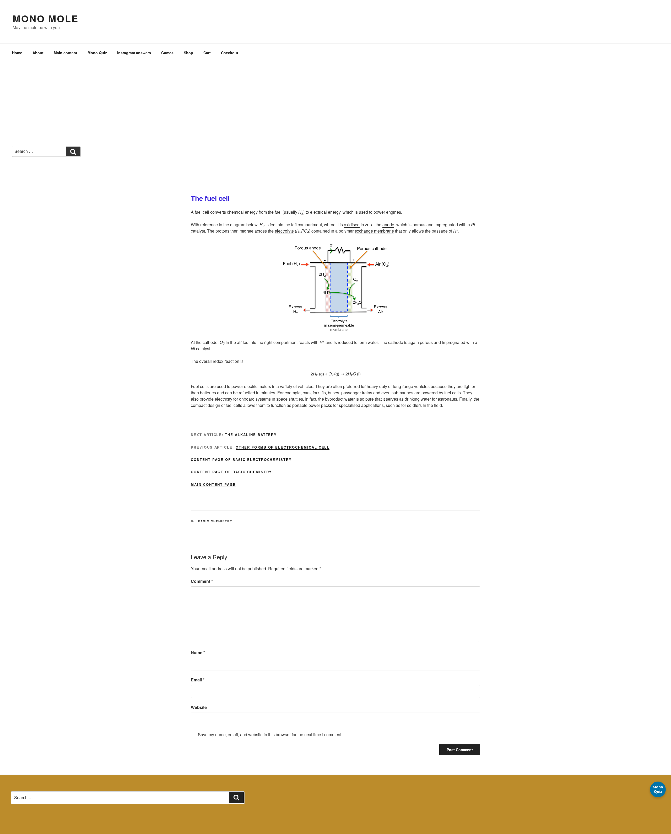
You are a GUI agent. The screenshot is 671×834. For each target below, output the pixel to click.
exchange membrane (374, 231)
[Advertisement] (335, 101)
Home (17, 52)
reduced (345, 342)
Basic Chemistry (215, 521)
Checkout (229, 52)
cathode (210, 342)
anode (388, 225)
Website (199, 707)
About (38, 52)
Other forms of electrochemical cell (282, 447)
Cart (207, 52)
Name (198, 652)
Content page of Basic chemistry (231, 471)
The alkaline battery (251, 434)
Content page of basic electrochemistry (241, 459)
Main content (65, 52)
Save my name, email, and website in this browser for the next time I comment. (270, 734)
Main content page (213, 484)
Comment (202, 581)
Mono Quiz (97, 52)
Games (167, 52)
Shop (188, 52)
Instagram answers (134, 52)
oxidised (352, 225)
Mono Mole (46, 18)
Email (197, 680)
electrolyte (284, 231)
